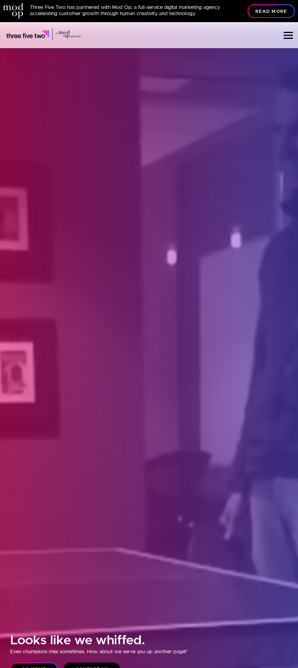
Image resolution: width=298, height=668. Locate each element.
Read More (271, 11)
